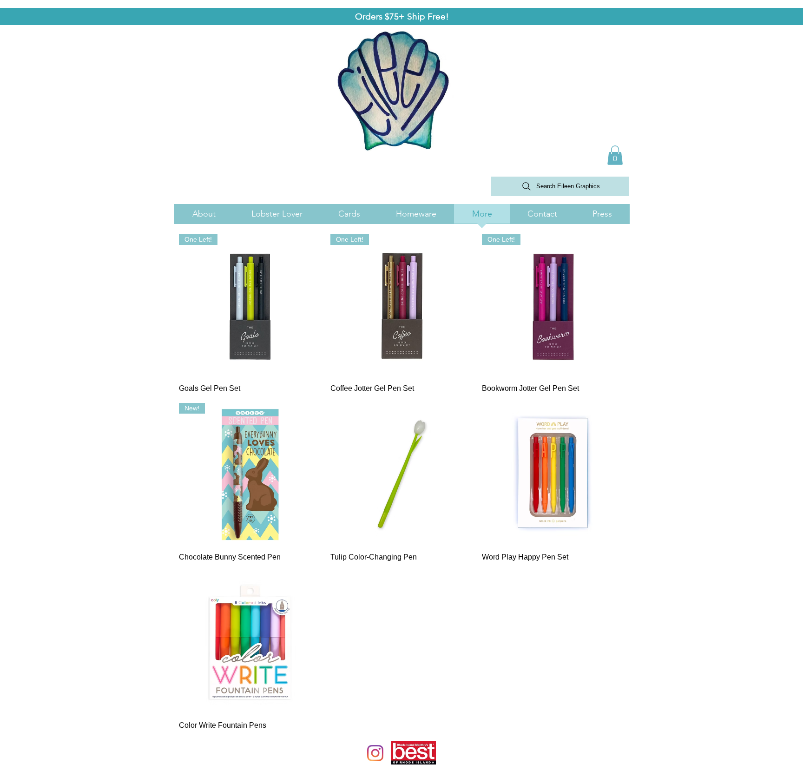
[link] (615, 155)
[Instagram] (375, 753)
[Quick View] (401, 474)
